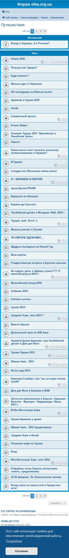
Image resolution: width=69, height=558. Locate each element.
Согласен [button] (21, 551)
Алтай (14, 108)
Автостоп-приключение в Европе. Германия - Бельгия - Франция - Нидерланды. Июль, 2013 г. (39, 401)
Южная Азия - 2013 (22, 361)
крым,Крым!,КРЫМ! (23, 188)
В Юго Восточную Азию (25, 410)
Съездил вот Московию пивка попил (34, 171)
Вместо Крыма (20, 324)
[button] (45, 31)
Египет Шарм (19, 125)
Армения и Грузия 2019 (25, 100)
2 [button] (36, 31)
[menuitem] (6, 11)
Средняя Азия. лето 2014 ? (27, 315)
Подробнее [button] (14, 541)
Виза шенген (18, 254)
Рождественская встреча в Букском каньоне (38, 262)
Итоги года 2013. (21, 370)
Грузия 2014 (18, 307)
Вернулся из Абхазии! (24, 196)
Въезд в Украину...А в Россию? (30, 43)
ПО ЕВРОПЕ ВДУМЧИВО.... (27, 237)
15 (61, 62)
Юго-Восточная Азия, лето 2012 (30, 459)
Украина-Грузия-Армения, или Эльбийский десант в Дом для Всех (37, 342)
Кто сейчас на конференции (18, 511)
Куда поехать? (20, 75)
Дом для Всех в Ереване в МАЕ (30, 390)
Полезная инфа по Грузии (27, 443)
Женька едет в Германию (26, 83)
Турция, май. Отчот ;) (24, 220)
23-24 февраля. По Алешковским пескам (36, 477)
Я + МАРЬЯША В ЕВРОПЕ (27, 179)
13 (53, 62)
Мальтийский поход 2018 (26, 283)
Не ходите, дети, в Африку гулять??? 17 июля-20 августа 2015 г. (36, 272)
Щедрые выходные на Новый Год (32, 246)
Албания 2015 (19, 291)
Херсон (15, 141)
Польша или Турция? (24, 67)
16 (65, 62)
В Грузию (16, 162)
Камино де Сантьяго (23, 204)
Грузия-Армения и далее (26, 419)
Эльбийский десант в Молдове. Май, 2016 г (37, 212)
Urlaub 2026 (18, 58)
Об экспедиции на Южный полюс (31, 91)
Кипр (14, 451)
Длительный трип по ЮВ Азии (29, 332)
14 (57, 62)
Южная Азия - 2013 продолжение (31, 427)
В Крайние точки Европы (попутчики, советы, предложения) (34, 470)
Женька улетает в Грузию (26, 229)
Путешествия (13, 25)
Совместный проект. (23, 116)
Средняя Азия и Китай (25, 435)
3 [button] (40, 31)
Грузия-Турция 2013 (23, 352)
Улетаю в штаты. (21, 299)
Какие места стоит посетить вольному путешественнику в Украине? (34, 151)
